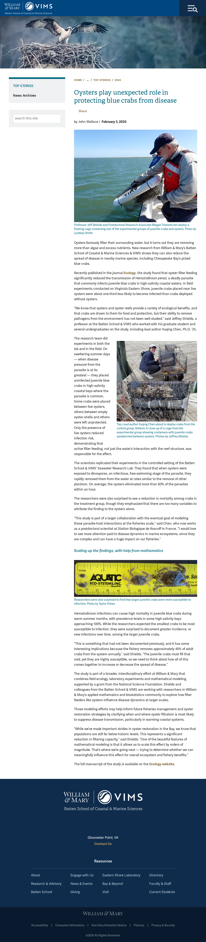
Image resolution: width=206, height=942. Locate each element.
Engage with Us (82, 875)
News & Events (81, 884)
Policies (139, 925)
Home (78, 80)
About (35, 875)
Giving (75, 892)
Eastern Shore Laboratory (121, 875)
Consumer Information (69, 925)
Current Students (162, 892)
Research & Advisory (46, 884)
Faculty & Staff (160, 884)
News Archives (24, 96)
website (161, 764)
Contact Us (103, 844)
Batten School (41, 892)
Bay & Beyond (112, 884)
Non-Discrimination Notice (109, 925)
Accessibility (39, 925)
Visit (105, 892)
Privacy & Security (163, 925)
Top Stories (101, 80)
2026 (118, 80)
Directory (156, 875)
